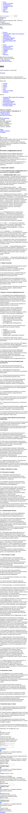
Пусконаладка (7, 4)
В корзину (2, 812)
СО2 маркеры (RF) (8, 39)
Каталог (5, 32)
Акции (5, 85)
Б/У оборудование (8, 105)
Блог (4, 10)
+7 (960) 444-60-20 (5, 23)
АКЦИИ (5, 7)
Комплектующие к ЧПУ (9, 40)
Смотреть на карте (5, 112)
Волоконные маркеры (9, 38)
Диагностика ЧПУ (8, 6)
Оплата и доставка (8, 3)
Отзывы (5, 9)
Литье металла (7, 36)
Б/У (4, 42)
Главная (5, 83)
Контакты (5, 11)
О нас (4, 2)
